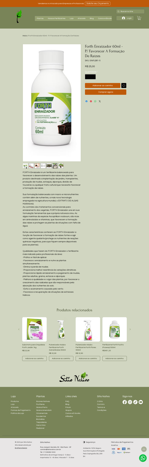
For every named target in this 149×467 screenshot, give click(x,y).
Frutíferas (40, 404)
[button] (40, 18)
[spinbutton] (90, 76)
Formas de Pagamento (21, 410)
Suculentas (41, 416)
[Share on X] (99, 101)
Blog (67, 404)
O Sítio (100, 401)
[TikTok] (135, 402)
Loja (12, 404)
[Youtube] (141, 402)
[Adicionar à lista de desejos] (123, 85)
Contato (101, 404)
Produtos (15, 401)
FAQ (67, 401)
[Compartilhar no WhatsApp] (95, 101)
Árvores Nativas (43, 401)
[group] (74, 339)
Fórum (68, 407)
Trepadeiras (41, 422)
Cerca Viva (40, 425)
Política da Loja (17, 413)
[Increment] (93, 76)
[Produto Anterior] (18, 329)
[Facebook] (125, 402)
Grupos (68, 410)
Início (25, 36)
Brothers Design (21, 448)
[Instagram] (130, 402)
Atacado (15, 407)
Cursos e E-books (72, 413)
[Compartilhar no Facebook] (86, 101)
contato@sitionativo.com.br (50, 449)
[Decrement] (87, 76)
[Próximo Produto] (130, 329)
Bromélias (40, 419)
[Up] (144, 449)
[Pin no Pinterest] (91, 101)
